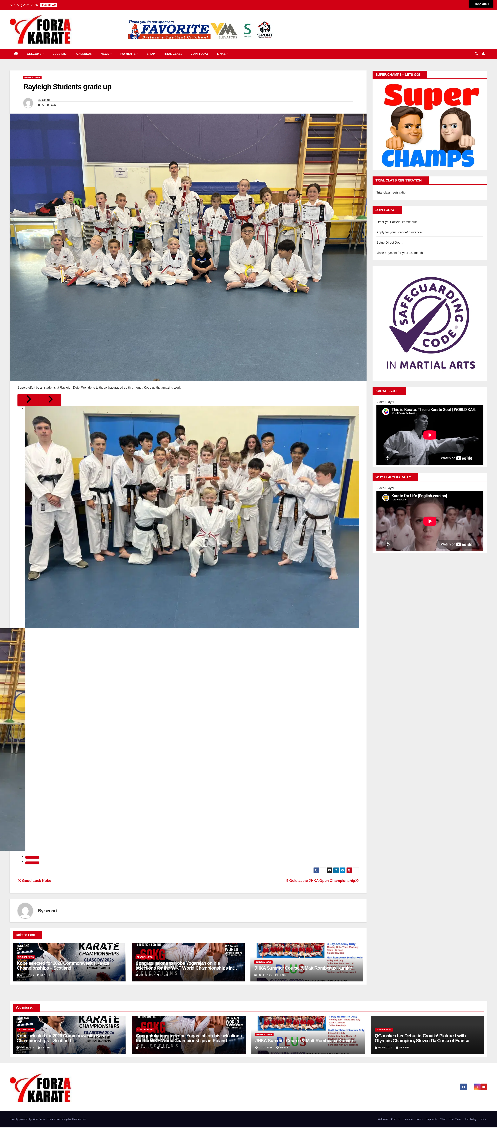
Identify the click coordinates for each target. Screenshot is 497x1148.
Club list (60, 53)
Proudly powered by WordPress (28, 1119)
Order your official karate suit (396, 222)
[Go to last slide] (28, 400)
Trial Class (172, 53)
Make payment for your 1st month (399, 252)
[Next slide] (50, 400)
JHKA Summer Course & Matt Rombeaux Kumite (303, 968)
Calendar (84, 53)
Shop (151, 53)
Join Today (200, 53)
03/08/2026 (27, 1047)
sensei (46, 99)
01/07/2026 (385, 1047)
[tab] (32, 857)
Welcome (34, 53)
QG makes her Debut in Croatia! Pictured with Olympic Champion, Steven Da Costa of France (422, 1038)
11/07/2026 (266, 1047)
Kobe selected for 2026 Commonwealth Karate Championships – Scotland (63, 965)
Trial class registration (392, 192)
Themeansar (79, 1119)
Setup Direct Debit (389, 242)
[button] (476, 53)
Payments (128, 53)
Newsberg (62, 1119)
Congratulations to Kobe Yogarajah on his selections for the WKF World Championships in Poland (184, 967)
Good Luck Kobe (36, 881)
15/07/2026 (147, 1047)
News (105, 53)
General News (32, 77)
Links (222, 53)
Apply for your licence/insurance (399, 232)
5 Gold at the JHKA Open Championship (320, 881)
